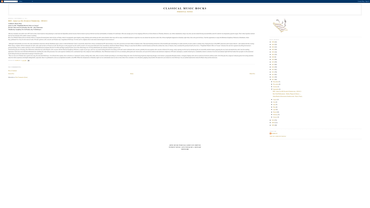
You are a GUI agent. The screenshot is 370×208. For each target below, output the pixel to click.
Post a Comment (12, 70)
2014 (273, 72)
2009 (273, 122)
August (275, 99)
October (275, 87)
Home (131, 73)
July (274, 102)
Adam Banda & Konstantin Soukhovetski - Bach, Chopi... (288, 96)
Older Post (252, 73)
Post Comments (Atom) (21, 77)
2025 (273, 44)
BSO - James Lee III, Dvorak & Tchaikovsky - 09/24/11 (287, 91)
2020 (273, 57)
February (275, 114)
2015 (273, 69)
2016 (273, 67)
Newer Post (11, 73)
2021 (273, 54)
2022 (273, 52)
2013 (273, 74)
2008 (273, 125)
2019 (273, 59)
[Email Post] (28, 60)
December (276, 82)
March (275, 112)
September (276, 89)
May (274, 107)
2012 (273, 77)
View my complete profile (278, 136)
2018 (273, 62)
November (276, 84)
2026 (273, 42)
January (275, 117)
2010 (273, 120)
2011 (273, 79)
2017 (273, 64)
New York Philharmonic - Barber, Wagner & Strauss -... (287, 94)
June (274, 104)
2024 (273, 47)
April (274, 109)
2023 (273, 49)
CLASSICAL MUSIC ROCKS (185, 8)
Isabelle (274, 133)
